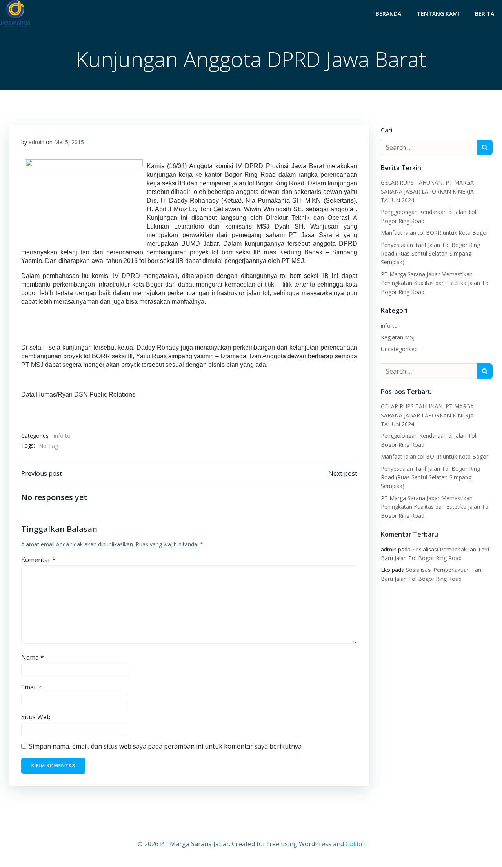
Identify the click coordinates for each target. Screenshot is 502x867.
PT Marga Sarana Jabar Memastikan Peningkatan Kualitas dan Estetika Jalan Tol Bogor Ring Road (435, 283)
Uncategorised (399, 349)
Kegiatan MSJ (398, 337)
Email (31, 687)
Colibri (355, 844)
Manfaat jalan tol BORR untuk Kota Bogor (434, 232)
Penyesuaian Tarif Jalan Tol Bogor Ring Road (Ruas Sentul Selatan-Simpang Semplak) (430, 253)
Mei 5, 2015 (69, 142)
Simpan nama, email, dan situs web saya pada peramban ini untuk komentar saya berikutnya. (166, 746)
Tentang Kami (438, 13)
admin (36, 142)
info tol (63, 435)
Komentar (38, 559)
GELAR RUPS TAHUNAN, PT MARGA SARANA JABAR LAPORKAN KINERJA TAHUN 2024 (427, 191)
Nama (32, 657)
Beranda (388, 13)
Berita (484, 13)
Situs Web (36, 717)
